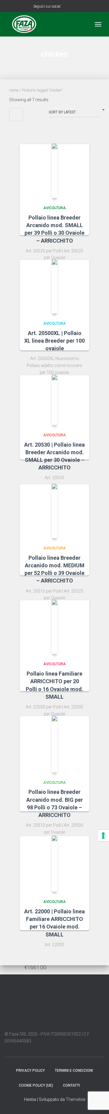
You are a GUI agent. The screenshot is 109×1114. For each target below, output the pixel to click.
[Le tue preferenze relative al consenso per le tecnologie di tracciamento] (103, 835)
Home (13, 90)
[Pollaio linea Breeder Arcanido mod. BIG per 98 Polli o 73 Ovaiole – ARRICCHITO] (54, 744)
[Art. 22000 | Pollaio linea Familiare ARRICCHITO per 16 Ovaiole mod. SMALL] (54, 863)
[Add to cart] (82, 967)
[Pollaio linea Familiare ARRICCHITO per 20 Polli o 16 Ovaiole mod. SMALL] (54, 626)
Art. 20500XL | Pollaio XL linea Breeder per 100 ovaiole (54, 340)
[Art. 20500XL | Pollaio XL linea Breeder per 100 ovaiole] (54, 286)
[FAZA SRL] (26, 24)
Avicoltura (54, 208)
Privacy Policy (30, 1070)
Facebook (66, 7)
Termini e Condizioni (74, 1070)
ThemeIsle (75, 1099)
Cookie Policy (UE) (36, 1085)
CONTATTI (71, 1085)
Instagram (74, 7)
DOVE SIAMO (90, 1085)
